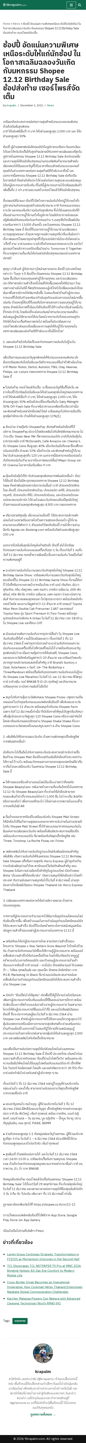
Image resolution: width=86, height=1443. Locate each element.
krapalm (11, 105)
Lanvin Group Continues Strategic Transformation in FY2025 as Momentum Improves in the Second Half (43, 1257)
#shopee (20, 1321)
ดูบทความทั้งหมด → (43, 1414)
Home (6, 24)
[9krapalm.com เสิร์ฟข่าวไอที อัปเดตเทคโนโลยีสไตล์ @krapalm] (15, 5)
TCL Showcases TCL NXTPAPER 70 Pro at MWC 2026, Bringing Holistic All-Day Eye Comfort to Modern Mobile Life (44, 1271)
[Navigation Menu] (71, 5)
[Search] (79, 4)
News (16, 24)
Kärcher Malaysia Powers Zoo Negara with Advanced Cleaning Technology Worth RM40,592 (43, 1301)
